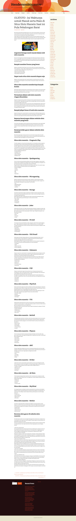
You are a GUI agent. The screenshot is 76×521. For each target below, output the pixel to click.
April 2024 (51, 67)
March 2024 (52, 68)
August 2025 (52, 41)
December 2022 (52, 76)
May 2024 (51, 65)
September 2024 (53, 59)
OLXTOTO (40, 517)
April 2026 (51, 28)
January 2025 (52, 52)
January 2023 (52, 75)
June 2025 (52, 44)
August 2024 (52, 60)
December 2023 (52, 73)
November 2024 (52, 56)
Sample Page (17, 12)
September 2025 (53, 40)
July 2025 (51, 43)
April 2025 (51, 48)
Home (12, 12)
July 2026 (51, 24)
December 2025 (52, 35)
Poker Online (40, 12)
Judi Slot (28, 12)
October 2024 (52, 57)
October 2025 (52, 38)
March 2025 (52, 49)
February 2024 (52, 70)
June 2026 (52, 25)
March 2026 (52, 30)
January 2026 (52, 33)
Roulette (51, 93)
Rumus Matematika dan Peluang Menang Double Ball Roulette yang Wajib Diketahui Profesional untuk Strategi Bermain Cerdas (29, 499)
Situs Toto (39, 481)
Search (13, 481)
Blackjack (23, 12)
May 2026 (51, 27)
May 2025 (51, 46)
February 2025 (52, 51)
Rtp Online (46, 12)
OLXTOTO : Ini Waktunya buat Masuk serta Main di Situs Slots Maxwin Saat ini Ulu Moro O (30, 476)
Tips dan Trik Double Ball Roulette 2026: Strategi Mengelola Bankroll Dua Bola (29, 504)
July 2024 (51, 62)
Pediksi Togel (34, 12)
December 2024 (52, 54)
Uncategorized (52, 98)
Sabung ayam (52, 12)
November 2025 (52, 36)
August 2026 (52, 22)
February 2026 (52, 32)
